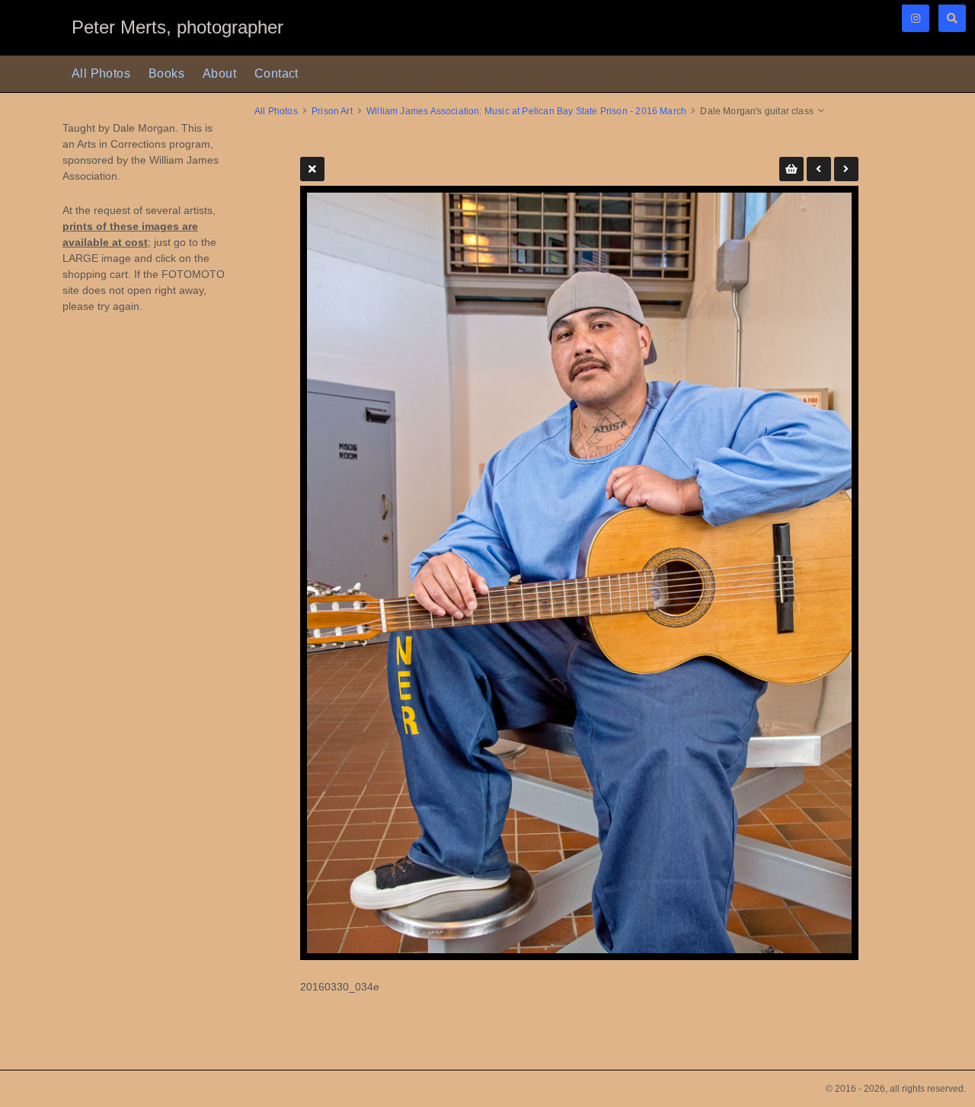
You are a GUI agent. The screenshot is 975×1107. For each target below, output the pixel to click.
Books (166, 73)
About (219, 73)
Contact (276, 73)
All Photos (101, 73)
